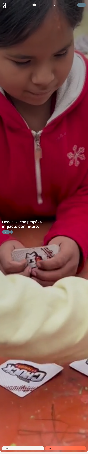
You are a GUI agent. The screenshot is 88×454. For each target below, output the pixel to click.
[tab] (23, 448)
